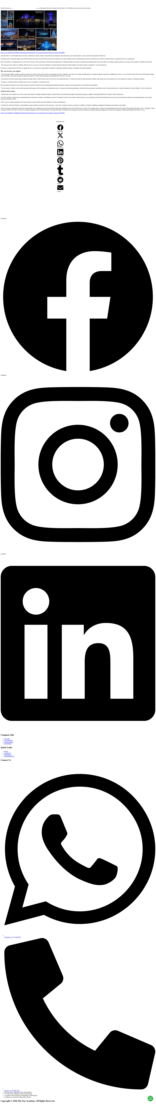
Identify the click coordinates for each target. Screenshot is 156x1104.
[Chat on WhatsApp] (150, 1098)
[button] (60, 128)
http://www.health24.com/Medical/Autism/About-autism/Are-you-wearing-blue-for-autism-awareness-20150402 (33, 52)
